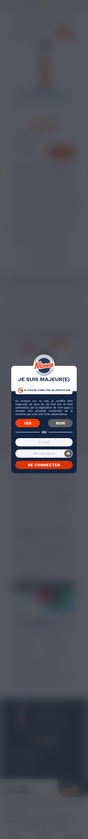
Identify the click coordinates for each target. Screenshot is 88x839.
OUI (27, 423)
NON (60, 423)
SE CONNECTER (44, 464)
